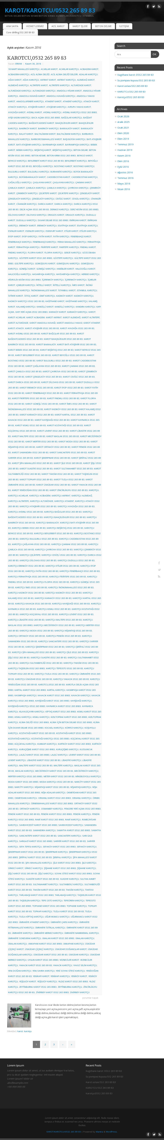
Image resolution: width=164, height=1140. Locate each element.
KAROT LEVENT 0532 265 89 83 (53, 430)
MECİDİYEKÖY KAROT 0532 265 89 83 (54, 770)
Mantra (99, 1131)
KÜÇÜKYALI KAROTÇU (25, 743)
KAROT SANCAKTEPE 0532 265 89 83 (68, 452)
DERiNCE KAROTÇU (59, 209)
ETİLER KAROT (71, 231)
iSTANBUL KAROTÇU (87, 290)
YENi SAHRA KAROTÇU (44, 970)
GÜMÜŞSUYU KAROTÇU (68, 263)
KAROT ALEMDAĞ (72, 317)
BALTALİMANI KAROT (45, 133)
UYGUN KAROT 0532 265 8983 (43, 959)
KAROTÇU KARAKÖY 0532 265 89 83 (53, 598)
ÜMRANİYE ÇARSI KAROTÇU (64, 922)
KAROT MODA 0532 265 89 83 (74, 441)
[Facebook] (148, 7)
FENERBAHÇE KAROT (81, 236)
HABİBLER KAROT (65, 268)
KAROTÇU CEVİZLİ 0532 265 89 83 (59, 555)
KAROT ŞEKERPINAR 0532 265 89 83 (52, 457)
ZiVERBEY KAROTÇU (80, 992)
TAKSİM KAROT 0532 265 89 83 (49, 889)
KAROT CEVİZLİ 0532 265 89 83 (79, 376)
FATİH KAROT (45, 236)
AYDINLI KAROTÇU (52, 112)
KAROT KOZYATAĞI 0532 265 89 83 (65, 425)
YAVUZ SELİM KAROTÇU (85, 965)
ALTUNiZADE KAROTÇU (44, 90)
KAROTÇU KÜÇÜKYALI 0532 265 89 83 (39, 614)
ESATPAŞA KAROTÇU (87, 225)
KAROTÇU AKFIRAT (61, 495)
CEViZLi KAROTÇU (81, 198)
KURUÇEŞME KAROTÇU (67, 749)
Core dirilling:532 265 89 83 (20, 32)
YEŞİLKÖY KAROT (27, 981)
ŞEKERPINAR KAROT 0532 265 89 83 (26, 851)
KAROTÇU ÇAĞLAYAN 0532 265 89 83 (31, 544)
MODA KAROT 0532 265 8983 (23, 781)
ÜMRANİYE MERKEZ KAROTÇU (48, 933)
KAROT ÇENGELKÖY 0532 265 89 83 (43, 376)
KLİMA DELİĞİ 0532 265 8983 (34, 722)
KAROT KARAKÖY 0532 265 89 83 (36, 414)
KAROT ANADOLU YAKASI (69, 322)
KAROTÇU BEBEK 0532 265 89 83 (28, 527)
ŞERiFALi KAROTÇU (62, 857)
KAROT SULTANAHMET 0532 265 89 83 (73, 468)
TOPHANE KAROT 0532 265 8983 (49, 906)
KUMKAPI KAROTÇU (47, 743)
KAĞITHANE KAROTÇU (76, 301)
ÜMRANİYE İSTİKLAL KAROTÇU (50, 927)
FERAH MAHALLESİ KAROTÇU (71, 241)
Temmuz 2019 (125, 144)
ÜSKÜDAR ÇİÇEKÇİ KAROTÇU (39, 949)
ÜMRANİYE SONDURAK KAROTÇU (24, 938)
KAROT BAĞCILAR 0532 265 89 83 (58, 333)
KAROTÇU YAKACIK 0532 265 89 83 (71, 679)
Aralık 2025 (123, 122)
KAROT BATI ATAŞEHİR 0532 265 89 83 (76, 344)
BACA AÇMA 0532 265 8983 (46, 117)
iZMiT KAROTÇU (47, 295)
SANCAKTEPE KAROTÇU (69, 835)
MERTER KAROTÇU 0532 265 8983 (25, 776)
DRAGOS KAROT (56, 214)
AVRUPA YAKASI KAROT (79, 106)
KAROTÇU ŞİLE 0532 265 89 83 (72, 652)
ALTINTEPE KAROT (39, 85)
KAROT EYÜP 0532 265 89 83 (68, 387)
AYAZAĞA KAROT (16, 112)
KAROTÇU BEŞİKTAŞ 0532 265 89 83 (65, 527)
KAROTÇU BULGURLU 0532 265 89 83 (39, 538)
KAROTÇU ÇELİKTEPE (30, 555)
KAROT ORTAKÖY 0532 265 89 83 (53, 447)
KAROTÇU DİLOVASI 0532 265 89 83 (38, 560)
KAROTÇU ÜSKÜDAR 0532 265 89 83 (33, 679)
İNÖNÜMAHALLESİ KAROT (44, 290)
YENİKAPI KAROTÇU (60, 976)
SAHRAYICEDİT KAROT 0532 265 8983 (38, 825)
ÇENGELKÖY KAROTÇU (19, 198)
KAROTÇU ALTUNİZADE (41, 501)
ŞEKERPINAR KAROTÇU (56, 851)
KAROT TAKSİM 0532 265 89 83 (57, 474)
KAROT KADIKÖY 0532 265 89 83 (60, 409)
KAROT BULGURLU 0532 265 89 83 (54, 360)
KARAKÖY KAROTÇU (77, 312)
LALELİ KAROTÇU (59, 754)
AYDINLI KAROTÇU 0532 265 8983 (80, 112)
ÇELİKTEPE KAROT (48, 193)
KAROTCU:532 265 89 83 (131, 91)
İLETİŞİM (124, 26)
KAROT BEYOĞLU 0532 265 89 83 (69, 355)
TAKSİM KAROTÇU (75, 889)
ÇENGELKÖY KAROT (89, 193)
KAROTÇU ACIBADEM (39, 495)
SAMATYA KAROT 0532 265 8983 (73, 830)
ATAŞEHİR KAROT (36, 106)
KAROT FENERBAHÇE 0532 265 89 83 (44, 393)
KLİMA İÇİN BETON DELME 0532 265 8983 (71, 722)
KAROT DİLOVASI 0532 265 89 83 (58, 382)
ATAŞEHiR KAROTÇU (56, 106)
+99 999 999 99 (16, 1086)
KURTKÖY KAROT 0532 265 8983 (74, 743)
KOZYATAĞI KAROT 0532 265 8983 (73, 733)
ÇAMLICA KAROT (16, 187)
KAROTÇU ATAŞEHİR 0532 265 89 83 (38, 506)
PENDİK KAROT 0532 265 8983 (56, 814)
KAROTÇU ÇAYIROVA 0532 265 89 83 (54, 549)
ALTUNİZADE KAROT (81, 85)
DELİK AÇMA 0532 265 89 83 (34, 209)
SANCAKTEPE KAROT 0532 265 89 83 (37, 835)
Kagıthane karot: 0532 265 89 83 (135, 74)
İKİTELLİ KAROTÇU (62, 285)
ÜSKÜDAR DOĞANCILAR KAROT (71, 949)
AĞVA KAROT (14, 79)
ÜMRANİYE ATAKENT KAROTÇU (34, 922)
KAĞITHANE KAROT (54, 301)
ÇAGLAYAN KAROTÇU (63, 182)
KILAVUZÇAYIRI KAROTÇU (31, 711)
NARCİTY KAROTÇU (24, 787)
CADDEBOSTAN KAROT (58, 177)
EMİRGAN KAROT (78, 220)
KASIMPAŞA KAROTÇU (26, 695)
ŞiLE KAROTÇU (89, 862)
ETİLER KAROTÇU (88, 231)
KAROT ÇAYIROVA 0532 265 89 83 (60, 371)
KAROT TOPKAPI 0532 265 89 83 (36, 479)
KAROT (92, 312)
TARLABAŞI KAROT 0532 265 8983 (36, 895)
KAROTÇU (94, 490)
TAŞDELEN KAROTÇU (30, 900)
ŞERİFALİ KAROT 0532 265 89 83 (35, 857)
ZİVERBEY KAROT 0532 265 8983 (52, 992)
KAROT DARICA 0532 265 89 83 (24, 382)
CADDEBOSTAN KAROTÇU (84, 177)
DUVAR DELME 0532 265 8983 (53, 220)
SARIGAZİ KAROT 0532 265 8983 (35, 841)
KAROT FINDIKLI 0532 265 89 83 (63, 398)
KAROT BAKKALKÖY (46, 344)
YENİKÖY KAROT (79, 976)
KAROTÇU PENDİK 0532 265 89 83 (63, 635)
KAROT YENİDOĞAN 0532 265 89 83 (30, 490)
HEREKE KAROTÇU (90, 274)
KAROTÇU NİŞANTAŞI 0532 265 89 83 (73, 630)
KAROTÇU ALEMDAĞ (82, 495)
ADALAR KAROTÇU (88, 74)
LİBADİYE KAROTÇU (71, 760)
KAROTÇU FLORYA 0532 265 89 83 (51, 582)
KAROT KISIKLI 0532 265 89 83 (30, 425)
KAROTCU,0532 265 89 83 (36, 58)
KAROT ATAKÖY (16, 328)
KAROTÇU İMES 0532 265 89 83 (31, 587)
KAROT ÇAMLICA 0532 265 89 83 (24, 371)
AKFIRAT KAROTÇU (66, 79)
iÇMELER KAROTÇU (25, 285)
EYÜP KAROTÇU (29, 236)
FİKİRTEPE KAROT (49, 247)
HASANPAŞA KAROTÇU (43, 274)
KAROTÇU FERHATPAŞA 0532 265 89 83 (28, 576)
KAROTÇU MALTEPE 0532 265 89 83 (64, 619)
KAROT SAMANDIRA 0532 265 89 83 (30, 452)
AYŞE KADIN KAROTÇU (19, 117)
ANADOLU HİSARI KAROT (69, 90)
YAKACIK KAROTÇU (62, 965)
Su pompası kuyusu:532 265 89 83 (136, 80)
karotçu (28, 1031)
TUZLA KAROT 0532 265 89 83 (68, 911)
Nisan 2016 (123, 189)
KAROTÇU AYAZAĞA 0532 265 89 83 (76, 506)
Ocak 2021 (123, 127)
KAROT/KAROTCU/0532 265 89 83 (50, 10)
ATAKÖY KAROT (91, 101)
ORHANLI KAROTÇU (81, 798)
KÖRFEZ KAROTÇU (74, 727)
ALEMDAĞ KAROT (86, 79)
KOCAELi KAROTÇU (54, 727)
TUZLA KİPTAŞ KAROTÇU (31, 916)
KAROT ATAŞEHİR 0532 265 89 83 (42, 328)
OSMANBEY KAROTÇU (52, 808)
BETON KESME (39, 155)
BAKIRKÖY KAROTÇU (48, 128)
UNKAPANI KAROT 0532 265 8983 (45, 943)
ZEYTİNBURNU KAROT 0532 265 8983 (38, 986)
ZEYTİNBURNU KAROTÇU (70, 986)
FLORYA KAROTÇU (54, 252)
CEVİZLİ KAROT (63, 198)
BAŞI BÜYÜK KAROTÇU (74, 139)
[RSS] (159, 7)
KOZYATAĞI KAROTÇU (19, 738)
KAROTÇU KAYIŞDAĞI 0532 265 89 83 (71, 603)
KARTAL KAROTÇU (56, 690)
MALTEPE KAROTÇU (63, 765)
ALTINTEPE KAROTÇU (59, 85)
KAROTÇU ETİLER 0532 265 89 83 (62, 565)
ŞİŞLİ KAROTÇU (45, 873)
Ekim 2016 (123, 161)
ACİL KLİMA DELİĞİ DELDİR (64, 74)
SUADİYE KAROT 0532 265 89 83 (42, 878)
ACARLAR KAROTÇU (69, 69)
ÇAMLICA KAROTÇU (36, 187)
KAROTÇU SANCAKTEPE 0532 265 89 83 (58, 641)
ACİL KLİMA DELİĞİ (40, 74)
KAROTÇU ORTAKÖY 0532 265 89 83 (26, 635)
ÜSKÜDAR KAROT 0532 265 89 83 (50, 954)
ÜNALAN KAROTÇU (84, 938)
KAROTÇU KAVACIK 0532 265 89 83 (33, 603)
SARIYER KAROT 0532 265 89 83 (69, 841)
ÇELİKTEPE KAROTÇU (68, 193)
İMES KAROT (78, 285)
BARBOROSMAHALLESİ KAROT (46, 139)
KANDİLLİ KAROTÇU (64, 306)
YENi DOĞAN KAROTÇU (19, 970)
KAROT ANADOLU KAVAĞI (43, 322)
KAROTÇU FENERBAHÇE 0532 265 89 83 (80, 571)
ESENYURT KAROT (54, 231)
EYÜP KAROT (14, 236)
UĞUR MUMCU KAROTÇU (57, 916)
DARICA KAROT (45, 204)
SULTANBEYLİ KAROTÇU (71, 884)
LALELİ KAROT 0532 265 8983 (34, 754)
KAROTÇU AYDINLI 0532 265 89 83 (25, 511)
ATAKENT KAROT (53, 101)
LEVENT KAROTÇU (17, 760)
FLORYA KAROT (35, 252)
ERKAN (18, 63)
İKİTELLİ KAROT (44, 285)
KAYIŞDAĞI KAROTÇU (81, 700)
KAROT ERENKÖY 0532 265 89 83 (36, 387)
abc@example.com (17, 1082)
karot (20, 1031)
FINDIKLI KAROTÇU (17, 252)
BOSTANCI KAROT (63, 166)
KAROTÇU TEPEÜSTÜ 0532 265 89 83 (64, 668)
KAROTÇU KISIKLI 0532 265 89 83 (53, 609)
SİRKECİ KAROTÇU (34, 868)
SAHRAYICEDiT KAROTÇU (70, 825)
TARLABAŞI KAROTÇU (65, 895)
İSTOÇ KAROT (31, 295)
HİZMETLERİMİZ (35, 26)
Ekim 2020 (123, 133)
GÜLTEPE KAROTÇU (24, 263)
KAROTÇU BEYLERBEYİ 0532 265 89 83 (53, 533)
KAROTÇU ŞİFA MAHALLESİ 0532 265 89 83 (33, 652)
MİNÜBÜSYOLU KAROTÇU (88, 776)
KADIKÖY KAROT (64, 295)
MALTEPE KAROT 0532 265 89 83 (35, 765)
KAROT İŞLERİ (80, 26)
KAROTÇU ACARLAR (18, 495)
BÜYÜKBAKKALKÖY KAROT (32, 177)
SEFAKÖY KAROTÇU (86, 846)
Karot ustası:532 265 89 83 (132, 86)
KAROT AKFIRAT (54, 317)
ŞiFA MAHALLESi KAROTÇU (38, 862)
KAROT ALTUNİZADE (18, 322)
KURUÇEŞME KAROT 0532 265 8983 (37, 749)
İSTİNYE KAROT (15, 295)
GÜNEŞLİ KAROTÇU (46, 268)
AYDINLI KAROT (34, 112)
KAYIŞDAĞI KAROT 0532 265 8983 (52, 700)
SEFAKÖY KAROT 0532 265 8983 (59, 846)
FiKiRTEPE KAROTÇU (69, 247)
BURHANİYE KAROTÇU (61, 171)
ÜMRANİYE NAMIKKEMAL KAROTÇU (81, 933)
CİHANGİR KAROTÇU (26, 204)
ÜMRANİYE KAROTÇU (22, 933)
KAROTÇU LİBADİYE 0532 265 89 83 (26, 619)
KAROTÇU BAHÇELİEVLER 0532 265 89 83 (65, 517)
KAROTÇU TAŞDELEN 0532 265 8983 (26, 668)
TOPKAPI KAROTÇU (42, 911)
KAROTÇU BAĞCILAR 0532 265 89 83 (63, 511)
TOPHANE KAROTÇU (77, 906)
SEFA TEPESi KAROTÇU (30, 846)
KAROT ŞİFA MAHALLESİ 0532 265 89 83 (32, 463)
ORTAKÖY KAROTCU (30, 808)
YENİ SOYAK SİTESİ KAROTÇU (70, 970)
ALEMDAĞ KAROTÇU (18, 85)
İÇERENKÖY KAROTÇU (53, 279)
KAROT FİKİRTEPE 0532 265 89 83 (29, 398)
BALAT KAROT (26, 133)
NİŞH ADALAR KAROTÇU (53, 792)
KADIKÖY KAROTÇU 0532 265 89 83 (26, 301)
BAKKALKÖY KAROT (70, 128)
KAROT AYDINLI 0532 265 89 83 (24, 333)
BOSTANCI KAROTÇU (84, 166)
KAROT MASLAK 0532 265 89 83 (62, 436)
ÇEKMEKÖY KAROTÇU (27, 193)
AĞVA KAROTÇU (31, 79)
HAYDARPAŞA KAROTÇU (68, 274)
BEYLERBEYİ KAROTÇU (76, 160)
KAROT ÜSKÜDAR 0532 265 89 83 (53, 484)
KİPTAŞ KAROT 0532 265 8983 (60, 711)
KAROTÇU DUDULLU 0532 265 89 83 (76, 560)
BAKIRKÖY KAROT (28, 128)
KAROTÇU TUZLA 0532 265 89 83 (51, 673)
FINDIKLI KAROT (88, 247)
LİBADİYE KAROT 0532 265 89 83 (43, 760)
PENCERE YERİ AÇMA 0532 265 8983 (82, 808)
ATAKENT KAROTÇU (72, 101)
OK (154, 54)
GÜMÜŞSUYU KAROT (45, 263)
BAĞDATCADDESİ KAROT (41, 123)
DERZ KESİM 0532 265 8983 (84, 209)
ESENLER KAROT (16, 231)
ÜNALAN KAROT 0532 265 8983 (58, 938)
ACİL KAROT (58, 26)
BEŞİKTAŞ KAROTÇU (62, 150)
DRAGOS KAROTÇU (75, 214)
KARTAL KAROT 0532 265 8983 (30, 690)
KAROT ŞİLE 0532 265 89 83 (68, 463)
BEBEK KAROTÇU (24, 150)
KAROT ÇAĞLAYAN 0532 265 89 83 (43, 366)
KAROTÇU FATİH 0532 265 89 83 (41, 571)
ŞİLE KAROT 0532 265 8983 (67, 862)
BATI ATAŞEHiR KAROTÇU (28, 144)
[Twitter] (153, 7)
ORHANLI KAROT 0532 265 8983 (54, 798)
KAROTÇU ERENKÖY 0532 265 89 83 (26, 565)
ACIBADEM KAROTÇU (18, 74)
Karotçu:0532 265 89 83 (130, 97)
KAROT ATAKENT (92, 322)
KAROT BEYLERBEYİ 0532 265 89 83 (33, 355)
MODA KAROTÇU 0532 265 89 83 (56, 781)
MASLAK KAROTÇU (24, 770)
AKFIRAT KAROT (48, 79)
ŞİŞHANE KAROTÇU (86, 868)
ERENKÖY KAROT (27, 225)
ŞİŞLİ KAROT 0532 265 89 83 (22, 873)
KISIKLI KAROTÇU (23, 717)
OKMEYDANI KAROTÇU (26, 798)
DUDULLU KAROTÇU (26, 220)
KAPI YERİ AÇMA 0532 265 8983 (32, 312)
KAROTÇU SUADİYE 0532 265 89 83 (48, 657)
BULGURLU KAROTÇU (38, 171)
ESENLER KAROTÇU (34, 231)
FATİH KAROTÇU (61, 236)
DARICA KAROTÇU (63, 204)
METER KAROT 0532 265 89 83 (59, 776)
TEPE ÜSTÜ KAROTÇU (51, 900)
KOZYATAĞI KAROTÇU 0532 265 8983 (50, 738)
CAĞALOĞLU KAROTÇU (20, 182)
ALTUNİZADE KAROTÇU (19, 90)
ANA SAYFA (12, 26)
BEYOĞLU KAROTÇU (43, 166)
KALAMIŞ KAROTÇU (25, 306)
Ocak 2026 (123, 116)
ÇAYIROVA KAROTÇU (78, 187)
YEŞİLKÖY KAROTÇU (47, 981)
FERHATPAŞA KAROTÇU (28, 247)
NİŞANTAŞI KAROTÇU (80, 787)
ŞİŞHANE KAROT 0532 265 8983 (60, 868)
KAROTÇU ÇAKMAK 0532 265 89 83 (69, 544)
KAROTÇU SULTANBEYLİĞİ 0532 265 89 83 (41, 663)
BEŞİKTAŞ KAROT (42, 150)
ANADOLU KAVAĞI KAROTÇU (60, 96)
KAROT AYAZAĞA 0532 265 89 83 (77, 328)
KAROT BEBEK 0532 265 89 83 (23, 349)
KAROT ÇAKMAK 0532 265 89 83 (78, 366)
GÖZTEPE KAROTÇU (63, 258)
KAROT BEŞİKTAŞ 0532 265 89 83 (57, 349)
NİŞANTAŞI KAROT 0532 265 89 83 (52, 787)
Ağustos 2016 (125, 172)
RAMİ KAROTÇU (73, 819)
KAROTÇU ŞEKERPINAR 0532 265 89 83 (44, 646)
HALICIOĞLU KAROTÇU (19, 274)
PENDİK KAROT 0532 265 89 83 (24, 814)
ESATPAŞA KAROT (67, 225)
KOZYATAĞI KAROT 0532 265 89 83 (37, 733)
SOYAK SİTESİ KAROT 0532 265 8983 (73, 873)
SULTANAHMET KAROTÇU (45, 884)
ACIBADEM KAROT (89, 69)
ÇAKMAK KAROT (83, 182)
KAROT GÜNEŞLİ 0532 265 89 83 (41, 403)
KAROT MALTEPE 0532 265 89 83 (28, 436)
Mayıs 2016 (123, 183)
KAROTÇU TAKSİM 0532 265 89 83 (81, 663)
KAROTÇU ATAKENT (64, 501)
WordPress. (111, 1131)
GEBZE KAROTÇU (72, 252)
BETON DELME (103, 26)
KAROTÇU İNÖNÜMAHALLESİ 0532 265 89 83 (71, 587)
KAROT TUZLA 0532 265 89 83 (69, 479)
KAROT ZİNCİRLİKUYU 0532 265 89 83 (69, 490)
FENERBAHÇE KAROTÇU (20, 241)
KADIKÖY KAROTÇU (83, 295)
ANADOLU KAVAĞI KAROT (32, 96)
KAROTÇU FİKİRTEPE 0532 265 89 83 (67, 576)
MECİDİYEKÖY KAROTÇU (86, 770)
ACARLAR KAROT (49, 69)
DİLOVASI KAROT (16, 214)
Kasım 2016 (124, 155)
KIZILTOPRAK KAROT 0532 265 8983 (69, 717)
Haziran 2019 (124, 149)
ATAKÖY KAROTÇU (17, 106)
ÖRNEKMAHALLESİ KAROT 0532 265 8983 (52, 803)
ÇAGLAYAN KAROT (42, 182)
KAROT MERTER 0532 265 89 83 (41, 441)
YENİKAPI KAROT (41, 976)
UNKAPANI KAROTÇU (73, 943)
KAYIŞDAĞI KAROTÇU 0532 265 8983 (26, 706)
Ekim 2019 (123, 138)
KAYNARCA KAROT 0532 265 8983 (63, 706)
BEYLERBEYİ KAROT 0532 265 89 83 (46, 160)
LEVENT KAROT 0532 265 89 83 (84, 754)
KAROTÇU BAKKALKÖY (47, 522)
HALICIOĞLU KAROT (85, 268)
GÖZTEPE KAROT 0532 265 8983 (35, 258)
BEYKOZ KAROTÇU (17, 160)
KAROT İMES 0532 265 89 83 (73, 403)
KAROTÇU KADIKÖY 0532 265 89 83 (26, 592)
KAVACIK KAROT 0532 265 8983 (54, 695)
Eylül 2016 (123, 166)
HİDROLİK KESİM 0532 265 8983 (24, 279)
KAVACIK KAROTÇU (80, 695)
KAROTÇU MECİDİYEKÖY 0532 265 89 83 (54, 625)
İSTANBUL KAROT (67, 290)
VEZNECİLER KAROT (69, 959)
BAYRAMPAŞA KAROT (53, 144)
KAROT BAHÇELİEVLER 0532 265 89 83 (63, 339)
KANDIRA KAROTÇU (85, 306)
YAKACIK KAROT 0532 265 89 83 (35, 965)
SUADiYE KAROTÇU (69, 878)
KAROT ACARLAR (16, 317)
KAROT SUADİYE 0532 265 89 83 (36, 468)
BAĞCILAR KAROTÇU (71, 117)
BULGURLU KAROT (17, 171)
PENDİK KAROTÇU (82, 814)
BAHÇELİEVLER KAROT (66, 123)
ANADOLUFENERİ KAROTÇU (30, 101)
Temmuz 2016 (125, 177)
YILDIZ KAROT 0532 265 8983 (73, 981)
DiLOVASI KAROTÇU (36, 214)
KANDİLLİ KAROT (45, 306)
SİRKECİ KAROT (15, 868)
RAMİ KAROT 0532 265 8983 (49, 819)
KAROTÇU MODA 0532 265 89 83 (36, 630)
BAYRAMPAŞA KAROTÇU (77, 144)
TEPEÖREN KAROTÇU (74, 900)
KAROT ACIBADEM (35, 317)
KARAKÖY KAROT (57, 312)
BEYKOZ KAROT (85, 155)
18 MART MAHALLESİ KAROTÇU (23, 69)
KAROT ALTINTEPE (91, 317)
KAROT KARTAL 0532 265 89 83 (71, 414)
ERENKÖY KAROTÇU (47, 225)
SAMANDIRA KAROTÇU (44, 830)
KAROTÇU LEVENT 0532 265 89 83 (76, 614)
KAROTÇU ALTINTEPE (18, 501)
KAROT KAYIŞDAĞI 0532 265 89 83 (52, 420)
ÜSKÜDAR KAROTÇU (79, 954)
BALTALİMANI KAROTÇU (69, 133)
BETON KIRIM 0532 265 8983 (61, 155)
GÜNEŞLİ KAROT (27, 268)
